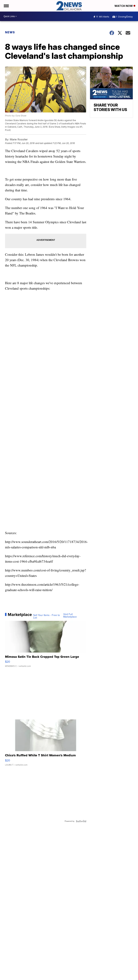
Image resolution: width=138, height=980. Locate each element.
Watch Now (124, 6)
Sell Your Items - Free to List (46, 616)
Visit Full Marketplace (70, 615)
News (10, 32)
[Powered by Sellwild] (81, 821)
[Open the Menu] (6, 6)
